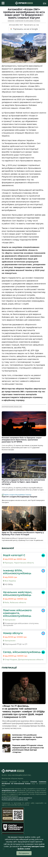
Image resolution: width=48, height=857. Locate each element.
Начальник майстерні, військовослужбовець (17, 593)
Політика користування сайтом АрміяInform (17, 798)
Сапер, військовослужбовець (22, 652)
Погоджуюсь (24, 853)
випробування (7, 406)
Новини (11, 21)
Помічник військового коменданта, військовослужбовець (17, 613)
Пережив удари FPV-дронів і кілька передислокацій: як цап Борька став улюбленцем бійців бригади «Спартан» (28, 748)
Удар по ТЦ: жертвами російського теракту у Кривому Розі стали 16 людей (23, 533)
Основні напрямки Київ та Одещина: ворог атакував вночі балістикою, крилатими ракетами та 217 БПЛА (22, 440)
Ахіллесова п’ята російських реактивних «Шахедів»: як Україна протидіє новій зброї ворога (27, 737)
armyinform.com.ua (9, 790)
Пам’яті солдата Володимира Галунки (19, 497)
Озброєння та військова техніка (27, 21)
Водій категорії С (14, 555)
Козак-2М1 (18, 406)
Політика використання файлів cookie (15, 800)
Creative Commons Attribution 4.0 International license (24, 783)
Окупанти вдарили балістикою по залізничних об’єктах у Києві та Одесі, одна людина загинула (23, 482)
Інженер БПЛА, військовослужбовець (17, 572)
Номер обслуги (13, 633)
